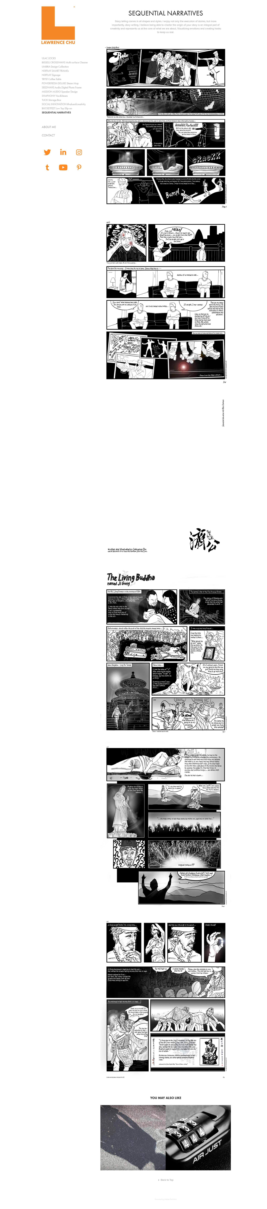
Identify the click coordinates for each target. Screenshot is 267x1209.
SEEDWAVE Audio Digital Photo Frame (61, 87)
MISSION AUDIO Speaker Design (60, 91)
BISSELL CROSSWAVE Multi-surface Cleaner (65, 62)
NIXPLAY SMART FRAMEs (55, 70)
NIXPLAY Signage (51, 75)
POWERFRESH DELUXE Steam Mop (60, 83)
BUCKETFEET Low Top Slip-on (57, 108)
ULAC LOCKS (49, 58)
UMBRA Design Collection (55, 66)
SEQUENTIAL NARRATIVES (56, 112)
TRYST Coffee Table (51, 79)
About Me (49, 127)
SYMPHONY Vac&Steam (55, 95)
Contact (48, 135)
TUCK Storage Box (51, 100)
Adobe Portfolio (170, 1199)
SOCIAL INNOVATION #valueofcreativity (64, 104)
